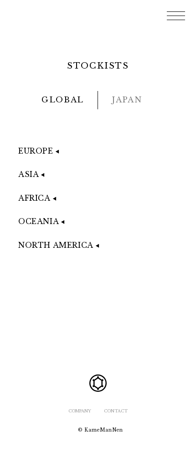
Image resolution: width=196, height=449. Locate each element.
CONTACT (116, 410)
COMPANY (79, 410)
